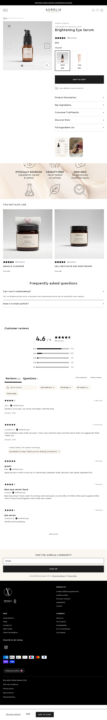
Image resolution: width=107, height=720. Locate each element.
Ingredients (60, 602)
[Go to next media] (47, 45)
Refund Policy (8, 693)
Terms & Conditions (59, 576)
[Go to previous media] (8, 45)
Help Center (7, 629)
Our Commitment (63, 629)
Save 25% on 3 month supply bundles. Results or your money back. (65, 2)
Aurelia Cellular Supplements (67, 591)
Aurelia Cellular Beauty (13, 680)
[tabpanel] (53, 462)
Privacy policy (8, 688)
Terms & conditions (10, 684)
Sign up (53, 569)
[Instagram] (6, 647)
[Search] (93, 10)
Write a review (95, 377)
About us (59, 618)
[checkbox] (12, 393)
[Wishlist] (97, 10)
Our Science (61, 621)
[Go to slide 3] (27, 65)
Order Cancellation (10, 632)
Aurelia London (62, 595)
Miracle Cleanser (13, 266)
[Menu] (5, 10)
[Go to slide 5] (33, 65)
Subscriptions (8, 618)
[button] (53, 348)
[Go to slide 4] (30, 65)
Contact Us (7, 625)
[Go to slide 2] (25, 65)
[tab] (30, 379)
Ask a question (81, 377)
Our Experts (60, 632)
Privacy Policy (72, 576)
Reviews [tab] (13, 378)
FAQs (5, 621)
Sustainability (61, 625)
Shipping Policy (9, 697)
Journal (59, 606)
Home (5, 18)
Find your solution (63, 599)
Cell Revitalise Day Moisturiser (73, 266)
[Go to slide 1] (22, 65)
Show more (53, 534)
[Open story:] (61, 147)
